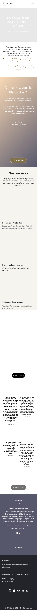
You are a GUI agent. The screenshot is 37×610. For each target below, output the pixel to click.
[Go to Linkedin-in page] (24, 590)
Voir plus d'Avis (18, 487)
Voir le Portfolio (18, 375)
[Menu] (32, 4)
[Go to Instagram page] (11, 590)
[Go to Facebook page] (15, 590)
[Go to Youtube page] (19, 590)
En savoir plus (18, 160)
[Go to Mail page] (27, 590)
